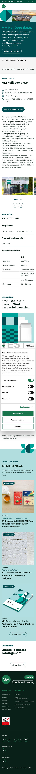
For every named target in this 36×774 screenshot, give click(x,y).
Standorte (13, 60)
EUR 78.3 (10, 1)
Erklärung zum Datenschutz (22, 705)
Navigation (6, 690)
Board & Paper (6, 694)
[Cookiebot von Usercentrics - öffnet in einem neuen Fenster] (25, 346)
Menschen (4, 700)
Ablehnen (18, 426)
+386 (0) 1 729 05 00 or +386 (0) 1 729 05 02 (19, 100)
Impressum (18, 694)
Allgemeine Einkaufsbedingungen (24, 702)
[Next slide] (21, 205)
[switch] (31, 386)
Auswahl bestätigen (18, 420)
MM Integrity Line (20, 708)
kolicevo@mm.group (12, 96)
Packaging (4, 697)
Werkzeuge (19, 690)
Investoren (5, 703)
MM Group (5, 60)
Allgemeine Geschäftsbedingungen (21, 698)
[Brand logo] (4, 6)
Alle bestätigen (18, 413)
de (32, 1)
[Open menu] (31, 6)
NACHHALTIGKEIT (6, 709)
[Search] (29, 1)
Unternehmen (5, 706)
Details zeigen (25, 407)
